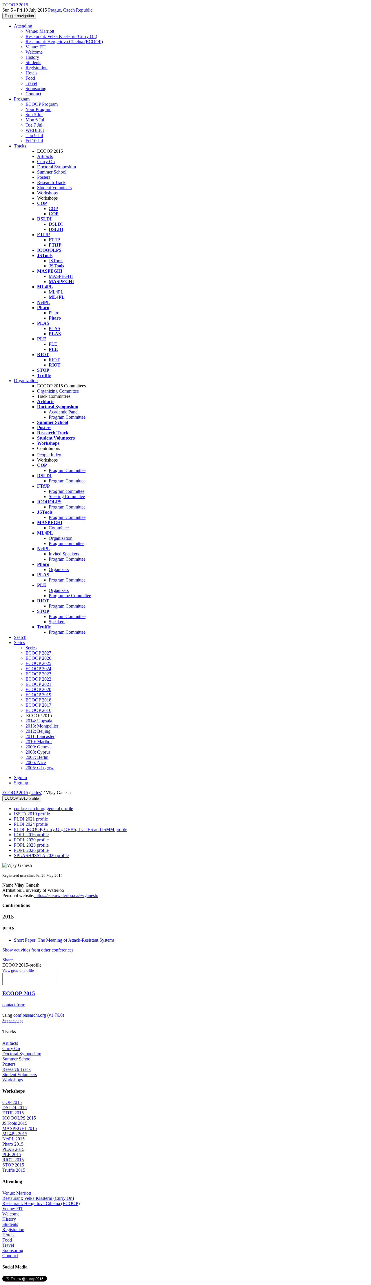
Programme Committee (70, 595)
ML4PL (56, 291)
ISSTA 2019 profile (32, 813)
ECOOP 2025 (38, 663)
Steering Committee (67, 496)
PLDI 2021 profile (31, 818)
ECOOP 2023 (38, 673)
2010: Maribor (39, 741)
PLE (53, 344)
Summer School (51, 171)
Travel (31, 83)
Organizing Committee (58, 391)
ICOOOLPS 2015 (19, 1118)
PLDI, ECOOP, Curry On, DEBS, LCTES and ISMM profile (70, 829)
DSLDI (56, 224)
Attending (23, 25)
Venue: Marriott (40, 31)
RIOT (54, 359)
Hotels (31, 72)
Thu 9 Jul (34, 135)
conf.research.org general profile (43, 808)
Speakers (57, 621)
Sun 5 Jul (34, 114)
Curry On (46, 161)
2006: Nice (36, 762)
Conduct (33, 93)
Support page (12, 1020)
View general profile (18, 970)
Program (22, 98)
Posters (43, 177)
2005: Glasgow (40, 767)
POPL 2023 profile (31, 845)
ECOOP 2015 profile (22, 798)
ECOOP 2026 (38, 658)
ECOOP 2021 (38, 684)
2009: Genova (39, 746)
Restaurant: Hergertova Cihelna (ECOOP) (64, 41)
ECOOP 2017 (38, 705)
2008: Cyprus (38, 752)
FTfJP (54, 239)
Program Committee (67, 417)
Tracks (20, 145)
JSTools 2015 (14, 1123)
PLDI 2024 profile (31, 824)
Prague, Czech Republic (70, 10)
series (36, 792)
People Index (49, 454)
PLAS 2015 (13, 1149)
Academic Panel (64, 411)
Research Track (51, 182)
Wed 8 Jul (35, 130)
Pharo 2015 (12, 1144)
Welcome (34, 52)
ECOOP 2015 (15, 792)
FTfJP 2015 (13, 1112)
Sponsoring (36, 88)
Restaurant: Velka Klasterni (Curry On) (61, 36)
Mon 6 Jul (35, 119)
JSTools (56, 260)
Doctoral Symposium (56, 166)
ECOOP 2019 (38, 694)
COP (53, 208)
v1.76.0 (56, 1015)
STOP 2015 (13, 1164)
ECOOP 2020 (38, 689)
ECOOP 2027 (38, 652)
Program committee (66, 491)
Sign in (20, 777)
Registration (37, 67)
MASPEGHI (61, 276)
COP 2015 (12, 1102)
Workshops (47, 192)
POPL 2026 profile (31, 850)
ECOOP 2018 (38, 699)
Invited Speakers (64, 553)
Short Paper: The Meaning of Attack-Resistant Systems (64, 940)
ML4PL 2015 (14, 1133)
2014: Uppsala (39, 720)
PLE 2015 (11, 1154)
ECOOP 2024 (38, 668)
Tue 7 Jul (34, 125)
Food (30, 78)
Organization (26, 380)
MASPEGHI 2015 (19, 1128)
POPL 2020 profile (31, 839)
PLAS (54, 328)
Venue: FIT (36, 46)
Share (7, 959)
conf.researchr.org (29, 1015)
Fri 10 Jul (34, 140)
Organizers (59, 569)
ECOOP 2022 (38, 679)
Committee (59, 527)
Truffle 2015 (13, 1170)
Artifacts (45, 156)
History (32, 57)
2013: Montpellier (42, 725)
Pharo (54, 312)
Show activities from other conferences (37, 949)
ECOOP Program (42, 104)
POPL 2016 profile (31, 834)
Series (31, 647)
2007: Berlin (37, 757)
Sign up (21, 782)
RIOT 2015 (13, 1159)
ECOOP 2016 (38, 710)
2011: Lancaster (40, 736)
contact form (13, 1004)
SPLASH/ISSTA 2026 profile (41, 855)
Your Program (38, 109)
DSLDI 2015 (14, 1107)
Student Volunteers (54, 187)
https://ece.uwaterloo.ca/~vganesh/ (66, 895)
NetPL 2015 (13, 1138)
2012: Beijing (38, 731)
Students (33, 62)
